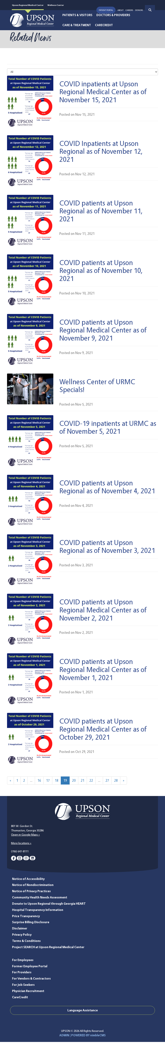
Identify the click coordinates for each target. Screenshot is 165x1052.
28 (116, 780)
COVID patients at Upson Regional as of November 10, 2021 (101, 270)
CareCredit (104, 25)
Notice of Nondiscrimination (33, 885)
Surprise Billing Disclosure (30, 922)
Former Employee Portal (29, 966)
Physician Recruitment (28, 991)
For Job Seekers (23, 985)
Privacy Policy (22, 934)
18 (56, 780)
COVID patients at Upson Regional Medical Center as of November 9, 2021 (103, 330)
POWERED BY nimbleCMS (88, 1035)
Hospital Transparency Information (37, 910)
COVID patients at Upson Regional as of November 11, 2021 (101, 210)
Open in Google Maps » (25, 834)
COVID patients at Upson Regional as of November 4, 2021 (107, 486)
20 (74, 780)
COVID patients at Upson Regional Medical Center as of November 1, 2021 (103, 669)
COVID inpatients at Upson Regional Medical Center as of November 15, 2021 (103, 91)
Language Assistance (82, 1010)
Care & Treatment (76, 25)
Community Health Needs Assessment (39, 897)
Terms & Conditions (26, 941)
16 (39, 780)
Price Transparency (26, 916)
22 (91, 780)
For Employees (22, 960)
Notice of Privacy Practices (31, 891)
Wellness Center (55, 5)
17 (48, 780)
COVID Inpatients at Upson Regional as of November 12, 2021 (101, 151)
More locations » (21, 843)
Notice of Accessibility (28, 879)
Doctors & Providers (113, 15)
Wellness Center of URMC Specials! (97, 385)
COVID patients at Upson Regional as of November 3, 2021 (107, 546)
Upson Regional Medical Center (27, 5)
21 (82, 780)
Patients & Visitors (77, 15)
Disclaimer (19, 928)
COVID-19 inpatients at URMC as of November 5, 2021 (107, 427)
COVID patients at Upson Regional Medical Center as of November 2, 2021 (103, 609)
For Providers (21, 972)
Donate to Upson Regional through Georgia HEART (49, 903)
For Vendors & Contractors (31, 978)
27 (107, 780)
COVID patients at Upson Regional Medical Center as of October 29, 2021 (103, 728)
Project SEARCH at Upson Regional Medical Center (48, 947)
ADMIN (64, 1035)
